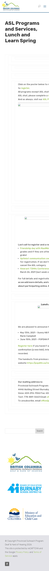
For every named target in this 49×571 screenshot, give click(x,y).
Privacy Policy (22, 552)
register (25, 88)
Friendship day (27, 248)
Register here (25, 346)
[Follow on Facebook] (7, 564)
